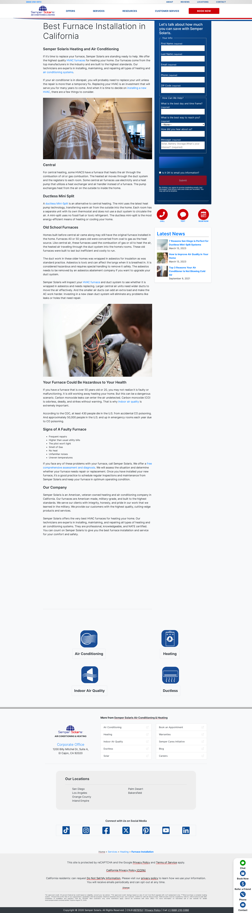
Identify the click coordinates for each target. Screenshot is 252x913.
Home (102, 851)
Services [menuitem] (98, 10)
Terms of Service (166, 862)
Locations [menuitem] (203, 2)
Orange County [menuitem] (81, 796)
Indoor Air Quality (89, 691)
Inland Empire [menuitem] (80, 800)
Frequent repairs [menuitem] (58, 436)
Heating (170, 654)
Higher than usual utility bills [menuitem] (64, 440)
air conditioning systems (58, 72)
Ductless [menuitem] (108, 748)
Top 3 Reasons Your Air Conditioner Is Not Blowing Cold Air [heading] (187, 271)
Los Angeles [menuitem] (79, 792)
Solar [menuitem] (106, 755)
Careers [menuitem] (163, 755)
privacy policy (149, 878)
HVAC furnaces (76, 60)
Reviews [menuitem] (185, 2)
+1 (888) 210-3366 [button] (178, 910)
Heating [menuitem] (108, 734)
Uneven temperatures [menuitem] (61, 457)
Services (112, 851)
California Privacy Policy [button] (126, 870)
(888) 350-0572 (33, 2)
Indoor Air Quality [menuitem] (113, 741)
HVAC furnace (91, 282)
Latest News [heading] (171, 234)
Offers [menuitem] (70, 10)
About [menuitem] (169, 2)
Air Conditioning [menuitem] (112, 727)
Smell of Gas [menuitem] (56, 447)
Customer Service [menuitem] (167, 10)
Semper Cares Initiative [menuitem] (172, 741)
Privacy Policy (141, 862)
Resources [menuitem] (130, 10)
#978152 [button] (138, 910)
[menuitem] (243, 864)
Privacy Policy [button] (153, 910)
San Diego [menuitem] (78, 788)
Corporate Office (70, 744)
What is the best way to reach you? (180, 119)
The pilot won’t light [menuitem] (60, 443)
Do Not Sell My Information (103, 878)
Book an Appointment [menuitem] (171, 727)
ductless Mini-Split (57, 203)
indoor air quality (128, 401)
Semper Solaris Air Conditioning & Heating (141, 717)
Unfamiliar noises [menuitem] (58, 454)
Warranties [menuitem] (165, 734)
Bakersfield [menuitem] (135, 792)
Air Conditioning (89, 654)
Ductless (170, 691)
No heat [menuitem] (53, 450)
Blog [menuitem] (161, 748)
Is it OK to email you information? (180, 172)
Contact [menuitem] (221, 2)
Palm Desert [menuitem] (135, 788)
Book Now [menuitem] (204, 10)
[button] (162, 216)
